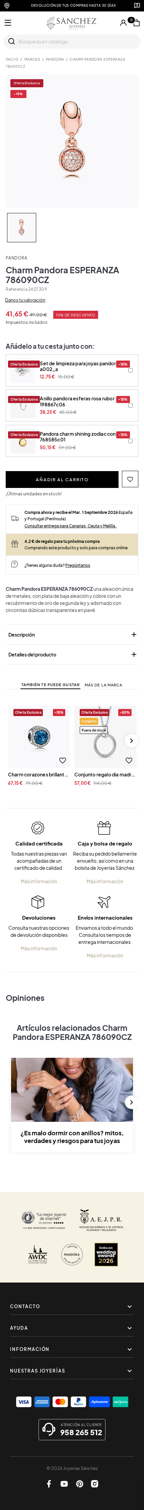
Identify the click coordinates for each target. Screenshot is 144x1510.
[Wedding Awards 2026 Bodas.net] (106, 1254)
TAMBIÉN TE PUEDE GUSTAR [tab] (50, 684)
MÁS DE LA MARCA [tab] (104, 685)
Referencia (16, 289)
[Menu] (8, 23)
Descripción (73, 634)
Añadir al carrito (62, 479)
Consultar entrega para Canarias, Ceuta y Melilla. (70, 525)
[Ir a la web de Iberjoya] (102, 1220)
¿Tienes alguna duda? (57, 565)
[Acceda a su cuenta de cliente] (123, 23)
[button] (130, 479)
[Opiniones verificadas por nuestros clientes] (44, 1220)
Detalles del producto (73, 654)
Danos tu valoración (25, 300)
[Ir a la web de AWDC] (38, 1254)
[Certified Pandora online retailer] (72, 1254)
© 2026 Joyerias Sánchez (72, 1468)
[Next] (131, 740)
